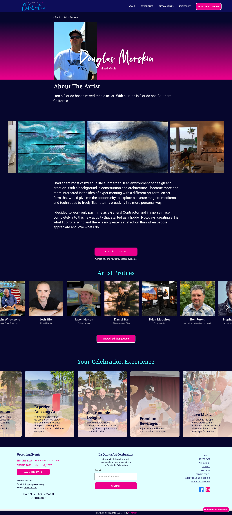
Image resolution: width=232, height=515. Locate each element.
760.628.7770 (30, 487)
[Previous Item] (12, 147)
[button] (185, 6)
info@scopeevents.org (33, 484)
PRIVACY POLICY (203, 474)
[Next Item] (219, 147)
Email (98, 470)
